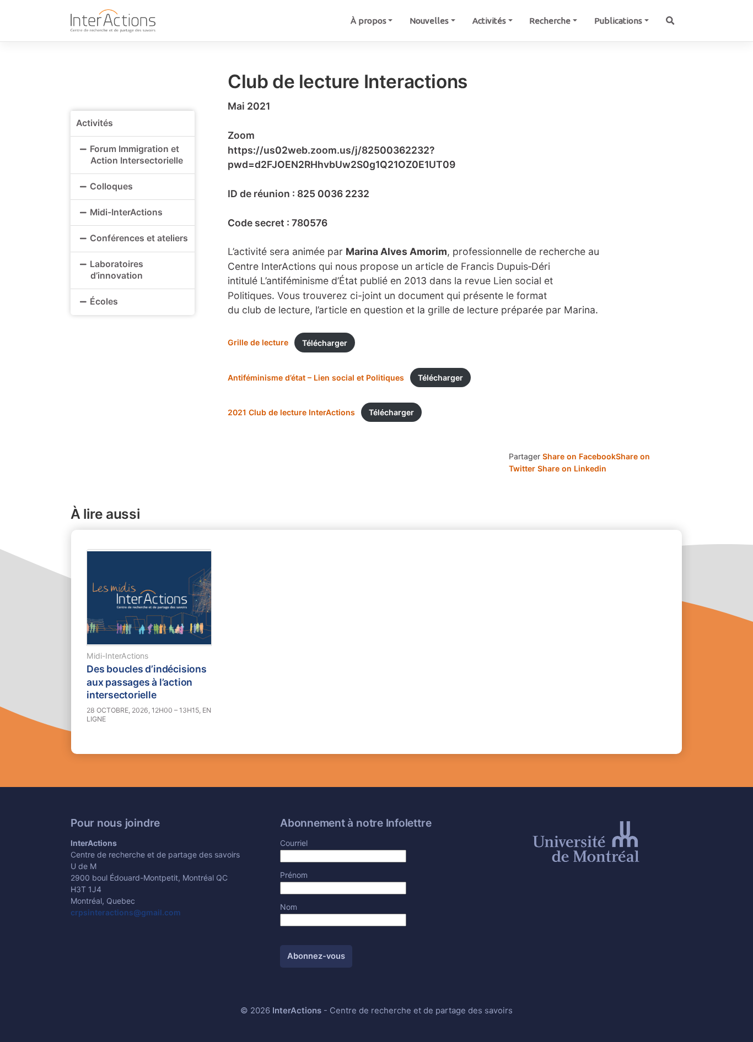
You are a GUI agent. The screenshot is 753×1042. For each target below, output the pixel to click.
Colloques (111, 186)
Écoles (104, 301)
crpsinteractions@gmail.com (126, 912)
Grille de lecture (258, 343)
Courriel (294, 843)
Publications (618, 20)
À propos (368, 20)
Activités (489, 20)
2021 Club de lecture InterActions (291, 412)
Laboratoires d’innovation (116, 270)
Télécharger (324, 343)
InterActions (296, 1011)
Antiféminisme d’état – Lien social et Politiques (316, 377)
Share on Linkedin (571, 468)
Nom (288, 906)
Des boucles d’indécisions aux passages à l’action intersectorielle (147, 682)
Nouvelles (429, 20)
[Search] (669, 20)
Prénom (294, 875)
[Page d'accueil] (113, 20)
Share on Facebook (579, 456)
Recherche (550, 20)
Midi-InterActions (126, 212)
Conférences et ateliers (139, 238)
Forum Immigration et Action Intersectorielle (137, 155)
